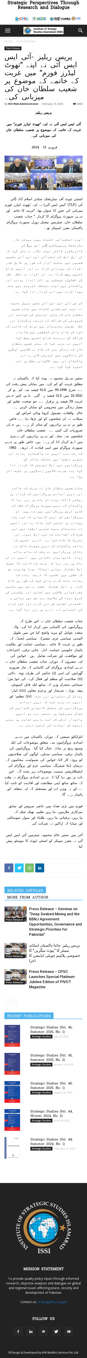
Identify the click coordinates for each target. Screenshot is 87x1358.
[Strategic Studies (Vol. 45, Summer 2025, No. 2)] (12, 1063)
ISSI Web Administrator (23, 103)
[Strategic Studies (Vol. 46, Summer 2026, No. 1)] (12, 1035)
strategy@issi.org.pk (52, 1302)
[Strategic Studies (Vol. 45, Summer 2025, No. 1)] (12, 1092)
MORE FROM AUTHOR (27, 897)
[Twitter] (19, 867)
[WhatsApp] (29, 867)
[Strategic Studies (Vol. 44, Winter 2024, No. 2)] (12, 1120)
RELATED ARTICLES (25, 890)
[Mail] (43, 1331)
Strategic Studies (41, 1036)
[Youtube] (68, 1331)
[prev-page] (7, 1002)
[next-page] (14, 1002)
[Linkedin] (39, 867)
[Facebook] (8, 867)
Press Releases (26, 41)
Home (8, 41)
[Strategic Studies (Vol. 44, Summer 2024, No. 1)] (12, 1148)
